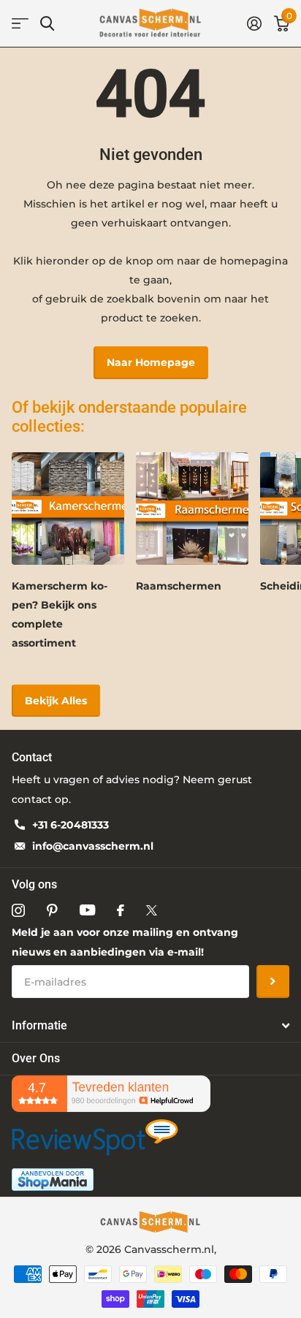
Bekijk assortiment (20, 24)
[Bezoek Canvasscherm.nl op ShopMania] (53, 1178)
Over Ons (36, 1058)
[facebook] (120, 910)
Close (150, 1026)
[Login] (254, 23)
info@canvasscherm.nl (92, 846)
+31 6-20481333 (70, 824)
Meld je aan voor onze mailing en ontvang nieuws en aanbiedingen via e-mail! (125, 942)
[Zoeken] (47, 23)
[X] (151, 910)
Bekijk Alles (56, 700)
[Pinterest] (52, 910)
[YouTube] (87, 909)
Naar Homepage (151, 362)
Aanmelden (272, 981)
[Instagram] (18, 910)
